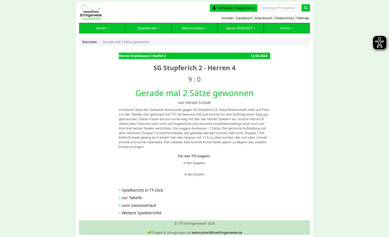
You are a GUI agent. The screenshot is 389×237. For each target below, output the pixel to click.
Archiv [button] (285, 28)
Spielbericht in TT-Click (142, 190)
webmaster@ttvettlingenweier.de (217, 232)
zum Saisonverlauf (139, 205)
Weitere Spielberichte (141, 213)
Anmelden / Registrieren (236, 8)
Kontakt (228, 18)
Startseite (89, 42)
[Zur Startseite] (91, 12)
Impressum (264, 18)
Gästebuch (244, 18)
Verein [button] (101, 28)
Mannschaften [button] (193, 28)
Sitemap (302, 18)
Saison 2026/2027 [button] (239, 28)
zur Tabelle (132, 197)
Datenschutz (284, 18)
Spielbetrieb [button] (147, 28)
